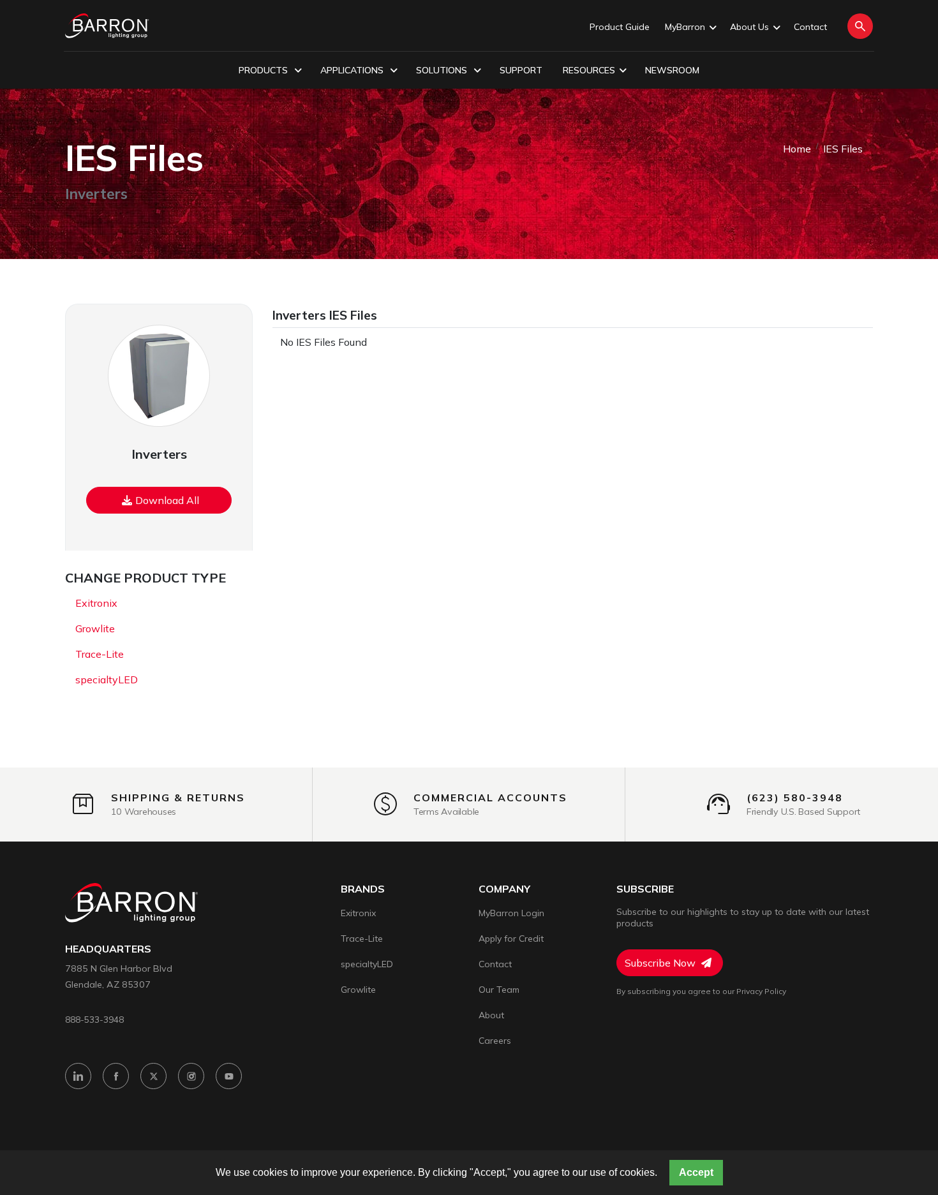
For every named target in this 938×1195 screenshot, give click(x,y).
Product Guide (620, 27)
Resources (589, 70)
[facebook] (116, 1076)
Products (264, 70)
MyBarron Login (511, 913)
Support (521, 70)
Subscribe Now (661, 962)
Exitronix (96, 603)
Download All (167, 500)
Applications (353, 70)
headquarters (108, 949)
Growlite (95, 628)
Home (797, 148)
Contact (810, 27)
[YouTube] (229, 1076)
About (491, 1015)
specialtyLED (106, 679)
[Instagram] (191, 1076)
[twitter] (153, 1076)
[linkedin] (78, 1076)
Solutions (443, 70)
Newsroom (672, 70)
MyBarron (685, 27)
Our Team (499, 989)
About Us (749, 27)
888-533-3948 (94, 1019)
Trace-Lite (99, 654)
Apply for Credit (511, 938)
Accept (696, 1172)
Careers (495, 1040)
